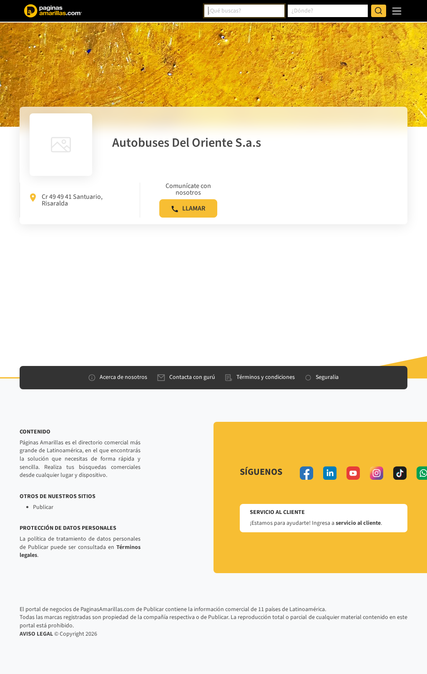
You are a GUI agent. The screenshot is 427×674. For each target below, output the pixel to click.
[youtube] (353, 473)
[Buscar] (378, 11)
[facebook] (306, 473)
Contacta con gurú (192, 377)
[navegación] (396, 11)
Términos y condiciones (265, 377)
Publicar (43, 507)
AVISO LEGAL (36, 634)
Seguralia (327, 377)
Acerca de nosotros (123, 377)
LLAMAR (193, 208)
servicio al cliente (358, 523)
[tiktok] (400, 473)
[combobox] (244, 11)
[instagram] (376, 473)
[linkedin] (330, 473)
